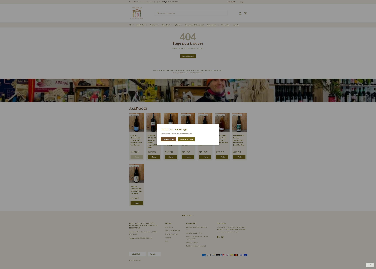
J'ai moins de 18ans (186, 139)
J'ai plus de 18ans (168, 139)
